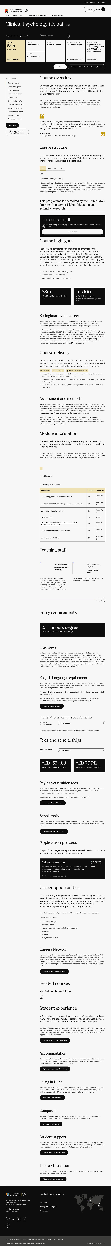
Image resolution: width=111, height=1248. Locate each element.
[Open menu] (103, 9)
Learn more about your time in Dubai (55, 1040)
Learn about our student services (54, 1153)
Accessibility (17, 1239)
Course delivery (13, 90)
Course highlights (14, 87)
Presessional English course (64, 688)
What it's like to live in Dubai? (52, 1098)
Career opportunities (15, 112)
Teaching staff (13, 97)
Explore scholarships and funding (54, 831)
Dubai (103, 2)
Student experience (15, 119)
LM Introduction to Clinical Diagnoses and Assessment (61, 504)
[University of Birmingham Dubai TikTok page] (13, 1219)
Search (89, 9)
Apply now (60, 67)
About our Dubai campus (51, 1124)
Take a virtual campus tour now (53, 1179)
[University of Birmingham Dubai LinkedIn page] (8, 1225)
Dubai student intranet (28, 1239)
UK (98, 2)
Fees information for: (46, 750)
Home (8, 15)
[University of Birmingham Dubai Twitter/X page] (24, 1219)
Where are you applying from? (17, 36)
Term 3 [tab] (55, 168)
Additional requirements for (46, 723)
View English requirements (52, 706)
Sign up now (72, 232)
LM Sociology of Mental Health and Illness (56, 496)
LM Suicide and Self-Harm (50, 538)
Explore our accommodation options (55, 1069)
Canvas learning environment (43, 1239)
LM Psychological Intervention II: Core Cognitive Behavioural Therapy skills (59, 523)
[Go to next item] (103, 600)
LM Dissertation (47, 517)
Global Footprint (50, 1194)
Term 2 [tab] (49, 168)
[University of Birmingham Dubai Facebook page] (19, 1219)
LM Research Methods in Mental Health (55, 531)
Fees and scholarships (16, 104)
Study (22, 15)
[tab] (41, 468)
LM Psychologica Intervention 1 (52, 511)
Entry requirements (15, 101)
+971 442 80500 (13, 1211)
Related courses (14, 115)
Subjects (43, 15)
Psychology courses (56, 15)
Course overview (14, 83)
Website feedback (39, 1243)
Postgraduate (32, 15)
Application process (15, 108)
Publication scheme (57, 1239)
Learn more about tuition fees (53, 803)
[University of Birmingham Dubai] (17, 11)
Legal (11, 1239)
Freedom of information (12, 1243)
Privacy (8, 1239)
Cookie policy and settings (26, 1243)
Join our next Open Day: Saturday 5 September (86, 67)
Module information (15, 94)
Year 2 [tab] (61, 168)
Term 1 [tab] (42, 168)
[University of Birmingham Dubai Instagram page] (8, 1219)
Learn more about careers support (54, 971)
